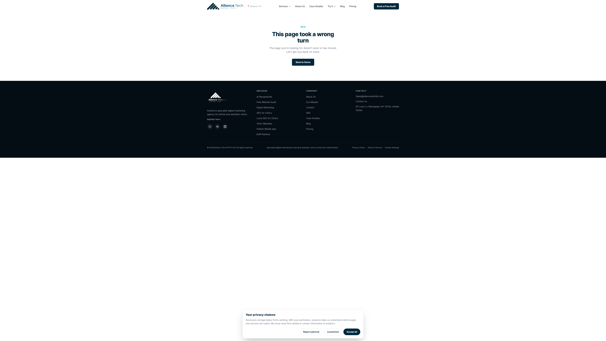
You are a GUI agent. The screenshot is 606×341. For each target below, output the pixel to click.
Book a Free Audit (386, 6)
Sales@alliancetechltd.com (369, 96)
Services (283, 6)
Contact (310, 107)
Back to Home (303, 62)
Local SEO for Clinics (267, 118)
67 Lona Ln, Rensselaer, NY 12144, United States (377, 108)
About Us (300, 6)
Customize (333, 331)
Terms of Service (375, 147)
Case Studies (316, 6)
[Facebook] (217, 126)
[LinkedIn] (225, 126)
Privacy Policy (358, 147)
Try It (330, 6)
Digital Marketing (265, 107)
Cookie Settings (392, 147)
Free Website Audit (266, 102)
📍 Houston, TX (254, 6)
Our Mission (312, 102)
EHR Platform (263, 134)
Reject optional (311, 331)
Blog (342, 6)
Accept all (352, 331)
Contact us (361, 101)
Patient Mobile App (266, 129)
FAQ (308, 112)
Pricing (352, 6)
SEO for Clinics (264, 112)
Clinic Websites (264, 123)
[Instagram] (210, 126)
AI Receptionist (264, 96)
